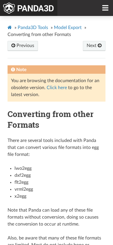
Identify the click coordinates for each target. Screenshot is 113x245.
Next (92, 45)
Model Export (68, 27)
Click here (57, 87)
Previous (24, 45)
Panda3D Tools (33, 27)
